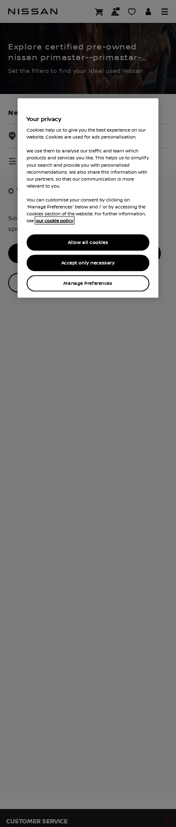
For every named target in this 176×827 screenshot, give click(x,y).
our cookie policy (54, 221)
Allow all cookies (88, 242)
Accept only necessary (88, 263)
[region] (88, 197)
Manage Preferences (87, 283)
